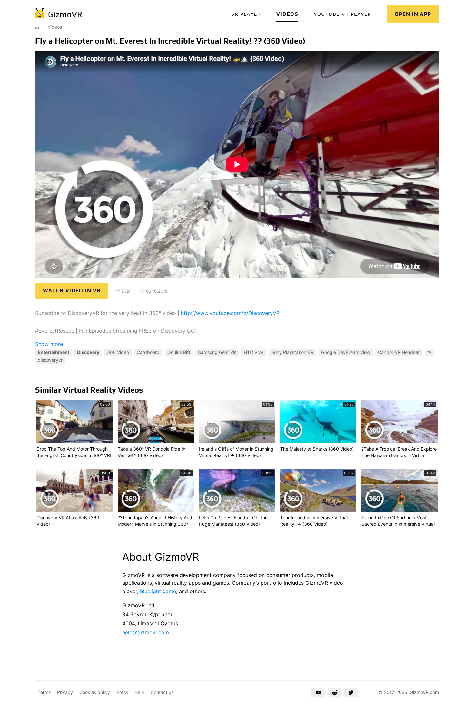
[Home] (37, 27)
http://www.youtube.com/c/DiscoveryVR (230, 313)
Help (139, 692)
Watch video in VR (72, 291)
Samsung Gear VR (217, 352)
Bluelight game (158, 591)
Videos (287, 14)
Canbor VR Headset (399, 352)
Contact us (162, 692)
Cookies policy (94, 692)
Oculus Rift (178, 352)
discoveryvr (50, 360)
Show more (49, 344)
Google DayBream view (345, 352)
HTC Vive (253, 352)
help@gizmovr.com (145, 632)
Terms (44, 692)
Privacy (65, 692)
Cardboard (148, 352)
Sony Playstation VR (292, 352)
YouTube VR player (342, 14)
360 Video (118, 352)
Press (122, 692)
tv (429, 352)
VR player (246, 14)
